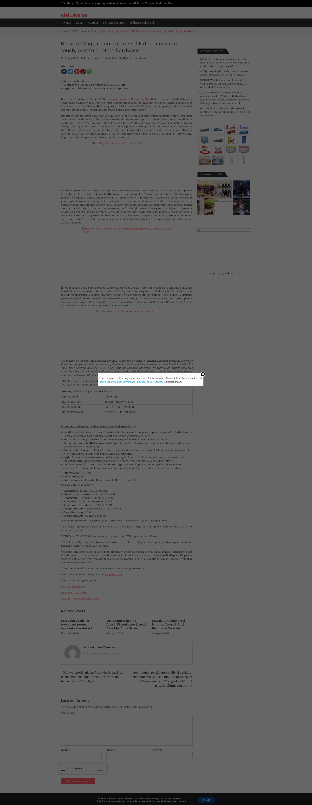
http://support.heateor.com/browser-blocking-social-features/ (131, 381)
